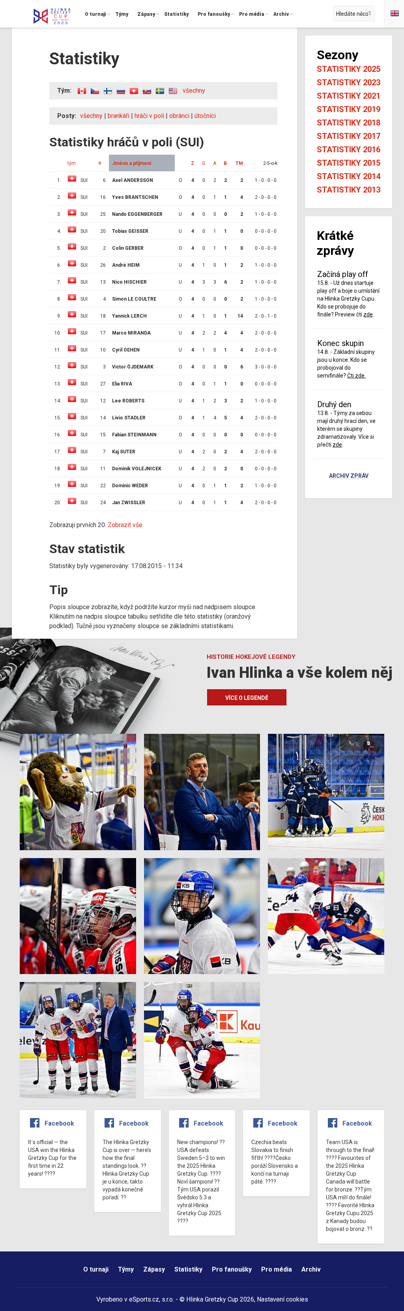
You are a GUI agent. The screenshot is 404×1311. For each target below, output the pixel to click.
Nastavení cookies (282, 1299)
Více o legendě (246, 698)
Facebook (59, 1123)
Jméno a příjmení (131, 163)
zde (368, 314)
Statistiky (188, 1269)
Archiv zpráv (348, 476)
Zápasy (154, 1269)
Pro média (276, 1269)
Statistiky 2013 (348, 189)
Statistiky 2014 (348, 176)
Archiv (311, 1269)
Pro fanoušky (232, 1269)
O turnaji (95, 1269)
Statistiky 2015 (348, 163)
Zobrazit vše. (126, 525)
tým (71, 163)
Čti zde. (356, 375)
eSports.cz (144, 1299)
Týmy (126, 1269)
